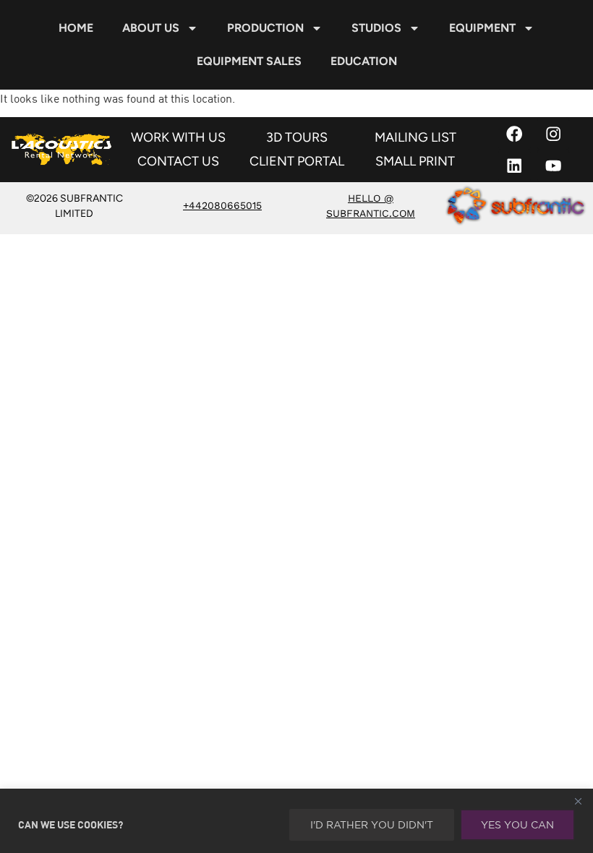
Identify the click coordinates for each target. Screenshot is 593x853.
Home (76, 28)
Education (363, 61)
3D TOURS (297, 137)
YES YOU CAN (517, 825)
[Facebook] (514, 133)
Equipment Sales (249, 61)
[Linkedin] (514, 166)
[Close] (577, 801)
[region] (296, 821)
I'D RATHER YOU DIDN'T (371, 825)
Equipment (482, 28)
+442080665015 (222, 205)
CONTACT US (178, 161)
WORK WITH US (178, 137)
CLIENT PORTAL (296, 161)
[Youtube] (553, 166)
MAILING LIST (415, 137)
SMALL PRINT (415, 161)
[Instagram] (553, 133)
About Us (150, 28)
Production (265, 28)
